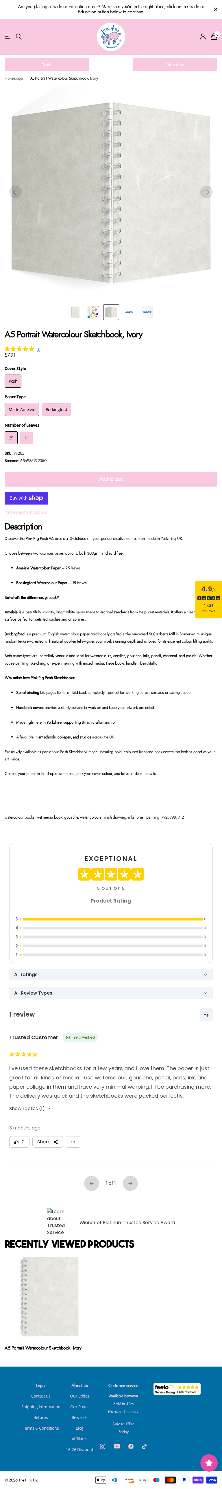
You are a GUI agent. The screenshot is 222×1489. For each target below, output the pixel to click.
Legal (41, 1385)
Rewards (80, 1417)
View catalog (8, 36)
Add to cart (111, 479)
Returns (41, 1417)
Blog (80, 1428)
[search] (19, 36)
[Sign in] (203, 36)
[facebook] (131, 1446)
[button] (16, 191)
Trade (47, 64)
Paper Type (15, 396)
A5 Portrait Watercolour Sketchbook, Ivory (43, 1348)
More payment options (26, 512)
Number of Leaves (22, 425)
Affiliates (80, 1439)
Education (174, 64)
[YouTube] (117, 1446)
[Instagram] (102, 1446)
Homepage (14, 78)
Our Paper (79, 1406)
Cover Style (15, 368)
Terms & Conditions (41, 1428)
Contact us (41, 1396)
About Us (79, 1385)
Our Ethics (79, 1396)
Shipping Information (40, 1406)
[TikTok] (144, 1446)
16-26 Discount (79, 1449)
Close (215, 9)
